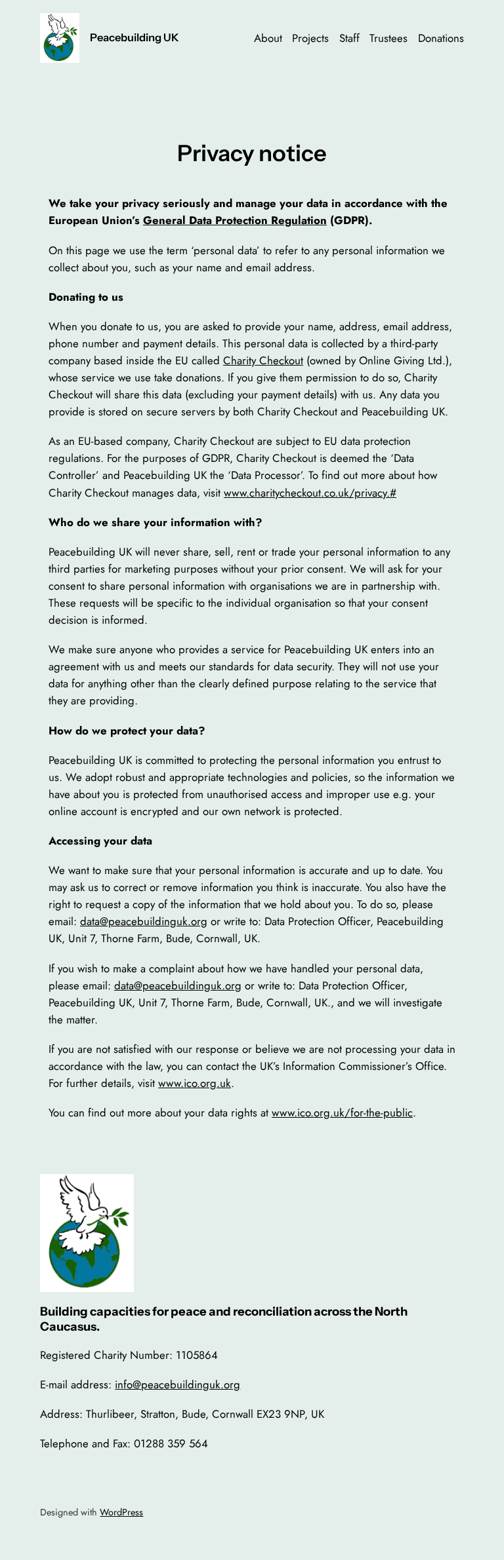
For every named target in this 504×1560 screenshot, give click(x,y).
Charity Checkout (263, 360)
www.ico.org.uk (194, 1083)
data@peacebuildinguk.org (143, 921)
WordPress (121, 1512)
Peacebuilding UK (134, 37)
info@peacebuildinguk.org (177, 1384)
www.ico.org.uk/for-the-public (342, 1112)
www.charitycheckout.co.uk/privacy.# (310, 493)
